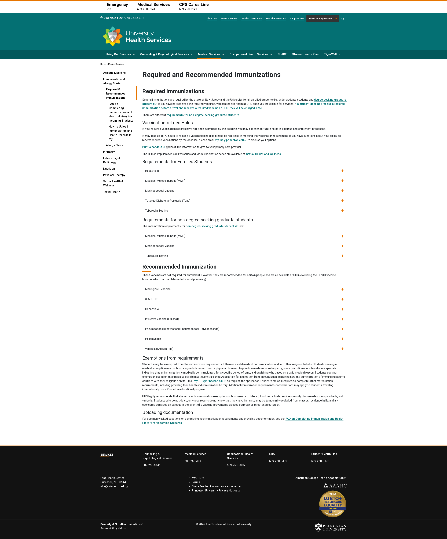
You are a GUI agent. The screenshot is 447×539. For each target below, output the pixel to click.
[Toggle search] (342, 19)
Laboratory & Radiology (111, 160)
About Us (212, 18)
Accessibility (111, 528)
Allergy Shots (114, 145)
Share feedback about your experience (216, 486)
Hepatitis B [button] (152, 170)
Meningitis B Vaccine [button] (158, 289)
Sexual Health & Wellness (113, 183)
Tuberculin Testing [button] (156, 210)
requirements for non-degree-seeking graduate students (203, 115)
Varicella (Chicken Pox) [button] (159, 348)
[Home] (136, 38)
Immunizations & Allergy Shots (120, 81)
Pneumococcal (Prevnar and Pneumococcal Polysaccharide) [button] (182, 329)
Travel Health (111, 192)
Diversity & (120, 524)
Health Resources (276, 18)
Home (103, 64)
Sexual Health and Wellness (263, 154)
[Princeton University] (122, 17)
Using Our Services (118, 54)
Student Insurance (251, 18)
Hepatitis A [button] (152, 309)
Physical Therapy (114, 175)
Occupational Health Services (248, 54)
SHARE (282, 54)
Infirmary (109, 152)
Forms (196, 482)
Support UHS (297, 18)
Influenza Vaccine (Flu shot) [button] (162, 319)
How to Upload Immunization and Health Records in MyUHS (120, 133)
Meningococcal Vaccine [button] (159, 190)
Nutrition (109, 168)
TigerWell (330, 54)
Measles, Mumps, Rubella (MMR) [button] (165, 180)
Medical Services (209, 54)
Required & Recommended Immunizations (121, 93)
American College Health (319, 478)
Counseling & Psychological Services (164, 54)
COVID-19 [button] (151, 299)
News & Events (229, 18)
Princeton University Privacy (214, 490)
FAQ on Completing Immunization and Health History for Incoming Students (121, 112)
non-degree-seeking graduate (211, 226)
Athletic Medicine (114, 72)
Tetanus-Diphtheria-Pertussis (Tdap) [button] (167, 200)
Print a (152, 147)
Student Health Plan (305, 54)
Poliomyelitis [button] (153, 339)
